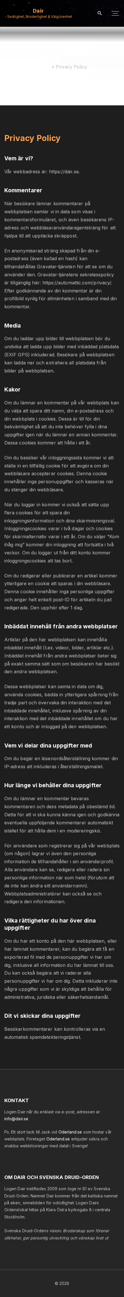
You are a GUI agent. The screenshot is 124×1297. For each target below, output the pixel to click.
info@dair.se (16, 1118)
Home (43, 67)
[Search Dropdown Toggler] (100, 13)
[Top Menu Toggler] (115, 13)
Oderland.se (70, 1131)
